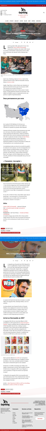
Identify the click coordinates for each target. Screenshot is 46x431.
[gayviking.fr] (5, 402)
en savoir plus (23, 3)
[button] (43, 12)
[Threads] (44, 5)
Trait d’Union (26, 136)
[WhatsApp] (27, 42)
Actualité (23, 30)
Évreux (20, 79)
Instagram (5, 211)
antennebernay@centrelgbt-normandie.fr (15, 208)
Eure (11, 228)
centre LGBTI (7, 228)
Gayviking (3, 230)
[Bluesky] (42, 5)
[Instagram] (39, 5)
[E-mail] (30, 42)
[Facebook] (37, 5)
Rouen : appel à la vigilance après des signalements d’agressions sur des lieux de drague (27, 421)
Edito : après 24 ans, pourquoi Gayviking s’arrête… (27, 413)
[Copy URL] (33, 42)
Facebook (5, 209)
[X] (41, 5)
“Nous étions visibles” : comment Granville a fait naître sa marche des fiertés (27, 416)
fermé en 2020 (10, 82)
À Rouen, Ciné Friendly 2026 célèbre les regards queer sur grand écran (27, 426)
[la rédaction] (16, 38)
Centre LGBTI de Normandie (19, 47)
